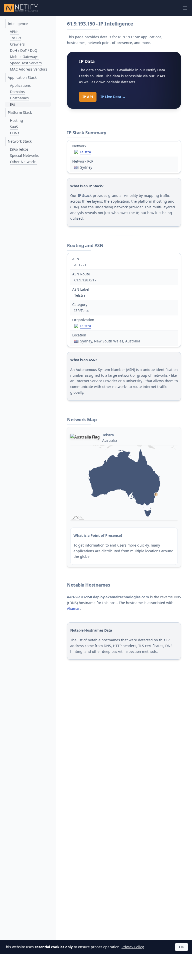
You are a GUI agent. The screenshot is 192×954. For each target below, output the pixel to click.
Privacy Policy (133, 946)
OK (181, 946)
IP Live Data (113, 96)
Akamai (73, 608)
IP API (87, 96)
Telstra (85, 152)
